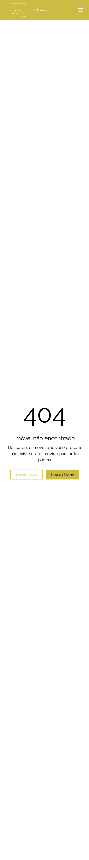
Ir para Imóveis (26, 474)
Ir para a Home (62, 474)
